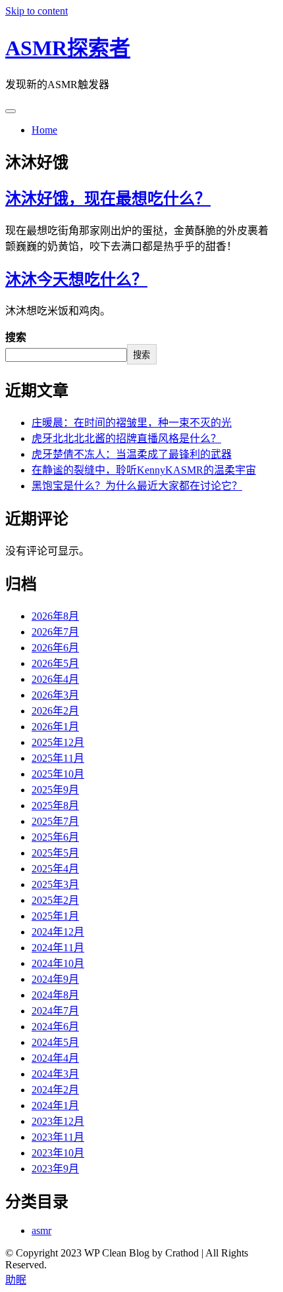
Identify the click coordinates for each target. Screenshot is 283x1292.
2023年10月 (58, 1152)
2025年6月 (55, 837)
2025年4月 (55, 868)
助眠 (15, 1279)
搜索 (15, 337)
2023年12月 (58, 1121)
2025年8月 (55, 805)
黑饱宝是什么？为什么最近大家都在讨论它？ (137, 485)
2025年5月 (55, 852)
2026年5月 (55, 663)
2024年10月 (58, 963)
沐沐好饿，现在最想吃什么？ (108, 198)
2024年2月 (55, 1089)
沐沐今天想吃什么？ (76, 279)
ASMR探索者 (67, 48)
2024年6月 (55, 1026)
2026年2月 (55, 710)
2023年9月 (55, 1168)
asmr (41, 1230)
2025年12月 (58, 742)
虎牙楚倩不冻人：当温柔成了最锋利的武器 (132, 454)
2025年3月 (55, 884)
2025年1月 (55, 916)
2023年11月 (58, 1137)
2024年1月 (55, 1105)
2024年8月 (55, 995)
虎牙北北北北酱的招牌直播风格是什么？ (126, 438)
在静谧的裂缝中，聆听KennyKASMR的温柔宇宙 (144, 470)
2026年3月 (55, 695)
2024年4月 (55, 1058)
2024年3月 (55, 1074)
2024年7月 (55, 1010)
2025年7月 (55, 821)
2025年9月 (55, 789)
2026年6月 (55, 647)
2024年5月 (55, 1042)
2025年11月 (58, 758)
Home (44, 130)
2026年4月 (55, 679)
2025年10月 (58, 774)
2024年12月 (58, 931)
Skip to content (36, 10)
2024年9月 (55, 979)
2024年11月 (58, 947)
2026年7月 (55, 631)
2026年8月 (55, 616)
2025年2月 (55, 900)
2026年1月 (55, 726)
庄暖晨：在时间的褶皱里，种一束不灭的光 (132, 422)
